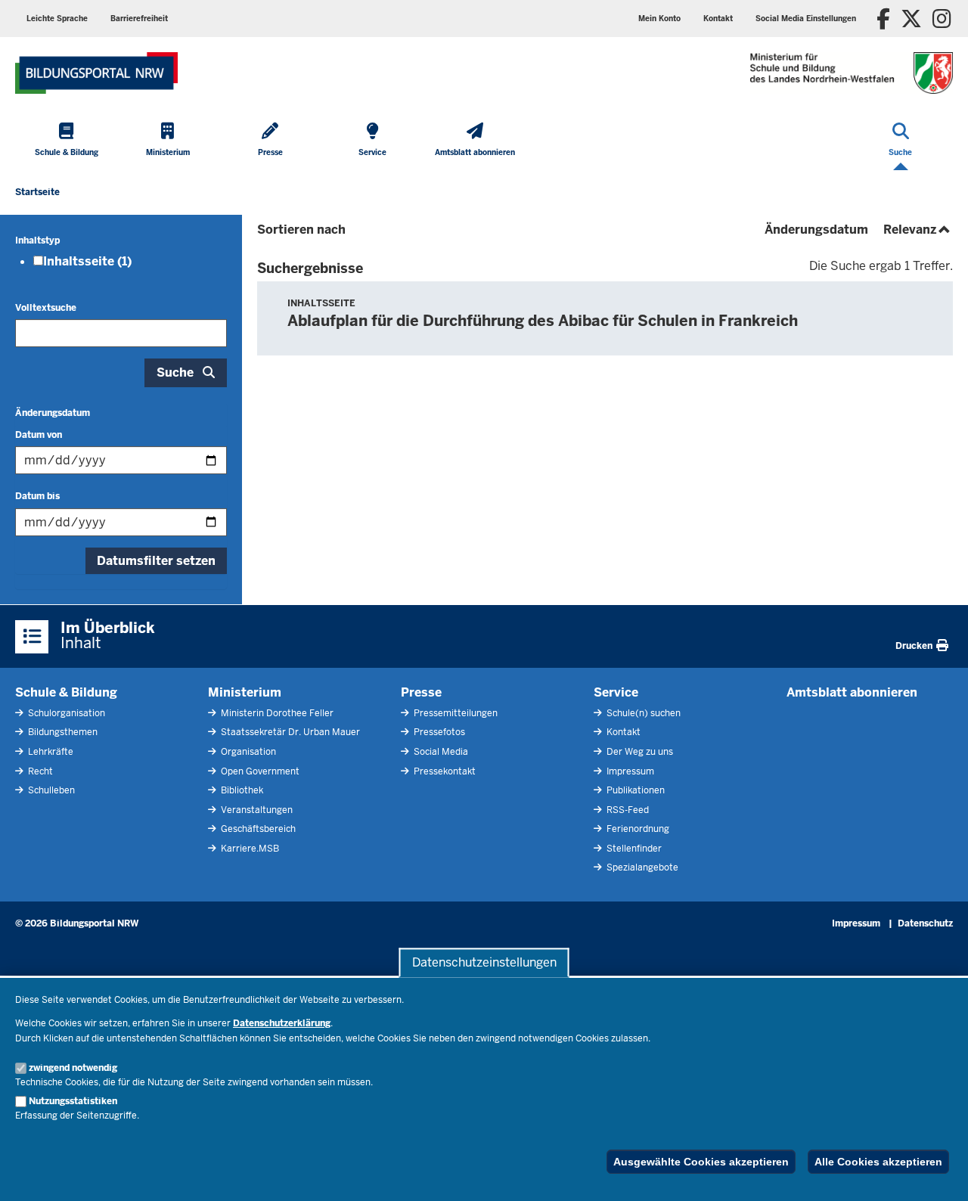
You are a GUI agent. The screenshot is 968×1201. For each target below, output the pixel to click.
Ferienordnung (636, 829)
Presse (421, 692)
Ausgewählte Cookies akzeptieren (701, 1162)
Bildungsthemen (62, 732)
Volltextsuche (45, 308)
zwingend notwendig (73, 1068)
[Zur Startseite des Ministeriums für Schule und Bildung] (96, 73)
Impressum (629, 771)
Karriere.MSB (249, 849)
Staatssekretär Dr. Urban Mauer (289, 732)
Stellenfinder (633, 849)
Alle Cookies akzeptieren (878, 1162)
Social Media (439, 752)
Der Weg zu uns (638, 752)
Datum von (38, 435)
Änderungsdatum (52, 413)
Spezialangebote (641, 867)
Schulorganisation (65, 713)
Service (616, 692)
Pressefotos (438, 732)
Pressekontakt (443, 771)
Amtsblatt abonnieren (851, 692)
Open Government (259, 771)
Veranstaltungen (256, 810)
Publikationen (634, 790)
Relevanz (918, 229)
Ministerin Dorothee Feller (276, 713)
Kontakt (622, 732)
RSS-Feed (626, 810)
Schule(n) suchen (642, 713)
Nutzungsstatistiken (73, 1101)
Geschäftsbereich (257, 829)
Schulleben (50, 790)
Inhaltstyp (37, 240)
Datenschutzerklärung (281, 1023)
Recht (39, 771)
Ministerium (244, 692)
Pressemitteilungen (454, 713)
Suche (175, 372)
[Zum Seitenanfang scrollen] (938, 1173)
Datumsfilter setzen (156, 561)
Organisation (247, 752)
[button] (805, 18)
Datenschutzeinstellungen (484, 962)
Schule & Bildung (66, 692)
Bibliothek (241, 790)
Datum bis (37, 496)
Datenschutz (925, 923)
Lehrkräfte (49, 752)
